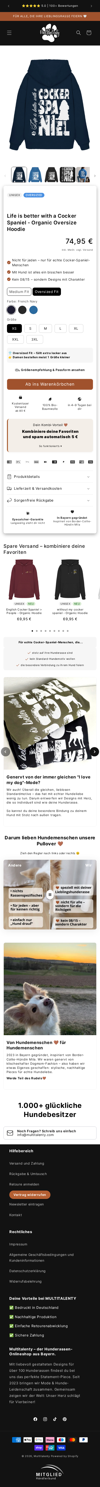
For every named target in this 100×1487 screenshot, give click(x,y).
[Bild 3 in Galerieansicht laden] (51, 174)
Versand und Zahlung (26, 1163)
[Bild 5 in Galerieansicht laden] (83, 174)
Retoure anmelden (24, 1184)
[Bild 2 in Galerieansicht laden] (35, 174)
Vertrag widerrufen (29, 1195)
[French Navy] (11, 310)
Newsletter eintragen (26, 1204)
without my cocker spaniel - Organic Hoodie (70, 611)
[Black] (22, 310)
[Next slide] (94, 751)
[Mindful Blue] (33, 310)
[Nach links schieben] (5, 176)
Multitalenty (42, 1456)
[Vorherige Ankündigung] (8, 6)
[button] (9, 33)
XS (14, 328)
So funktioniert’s (49, 446)
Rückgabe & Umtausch (28, 1174)
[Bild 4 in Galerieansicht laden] (67, 174)
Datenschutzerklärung (27, 1271)
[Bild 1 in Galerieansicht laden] (19, 174)
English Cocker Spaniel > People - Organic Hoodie (24, 611)
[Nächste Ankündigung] (91, 6)
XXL (15, 339)
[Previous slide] (5, 751)
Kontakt (15, 1215)
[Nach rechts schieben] (95, 176)
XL (76, 328)
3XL (34, 339)
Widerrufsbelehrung (25, 1281)
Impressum (18, 1244)
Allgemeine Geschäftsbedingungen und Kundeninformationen (41, 1257)
